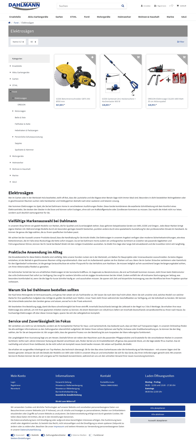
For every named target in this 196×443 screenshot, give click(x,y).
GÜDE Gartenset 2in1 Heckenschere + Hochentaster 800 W (119, 100)
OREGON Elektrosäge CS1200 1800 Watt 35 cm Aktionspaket (165, 100)
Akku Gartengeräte (38, 16)
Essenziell (20, 435)
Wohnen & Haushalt (148, 16)
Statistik (35, 435)
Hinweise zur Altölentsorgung (68, 388)
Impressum (59, 426)
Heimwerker (124, 16)
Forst (87, 16)
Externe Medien (80, 435)
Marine (170, 16)
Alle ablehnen (157, 414)
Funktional (99, 435)
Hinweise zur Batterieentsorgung (69, 385)
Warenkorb (15, 388)
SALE (184, 16)
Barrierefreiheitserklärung (66, 392)
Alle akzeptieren (157, 408)
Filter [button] (181, 41)
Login (13, 382)
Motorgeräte (103, 16)
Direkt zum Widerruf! (66, 401)
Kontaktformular (107, 382)
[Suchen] (123, 6)
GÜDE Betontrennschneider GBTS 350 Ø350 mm (73, 100)
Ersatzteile (15, 16)
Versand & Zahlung (63, 382)
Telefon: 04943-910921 (109, 385)
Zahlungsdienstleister (56, 435)
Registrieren (16, 385)
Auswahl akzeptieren (157, 420)
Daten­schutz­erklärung (30, 429)
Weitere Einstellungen (21, 438)
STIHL (73, 16)
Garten (59, 16)
